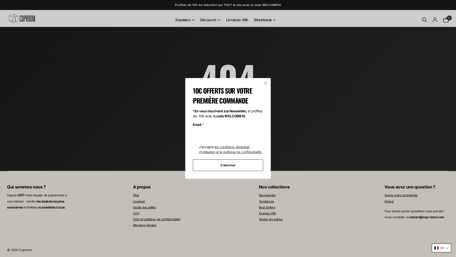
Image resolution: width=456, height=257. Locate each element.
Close (265, 83)
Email (198, 125)
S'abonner (228, 165)
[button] (441, 248)
